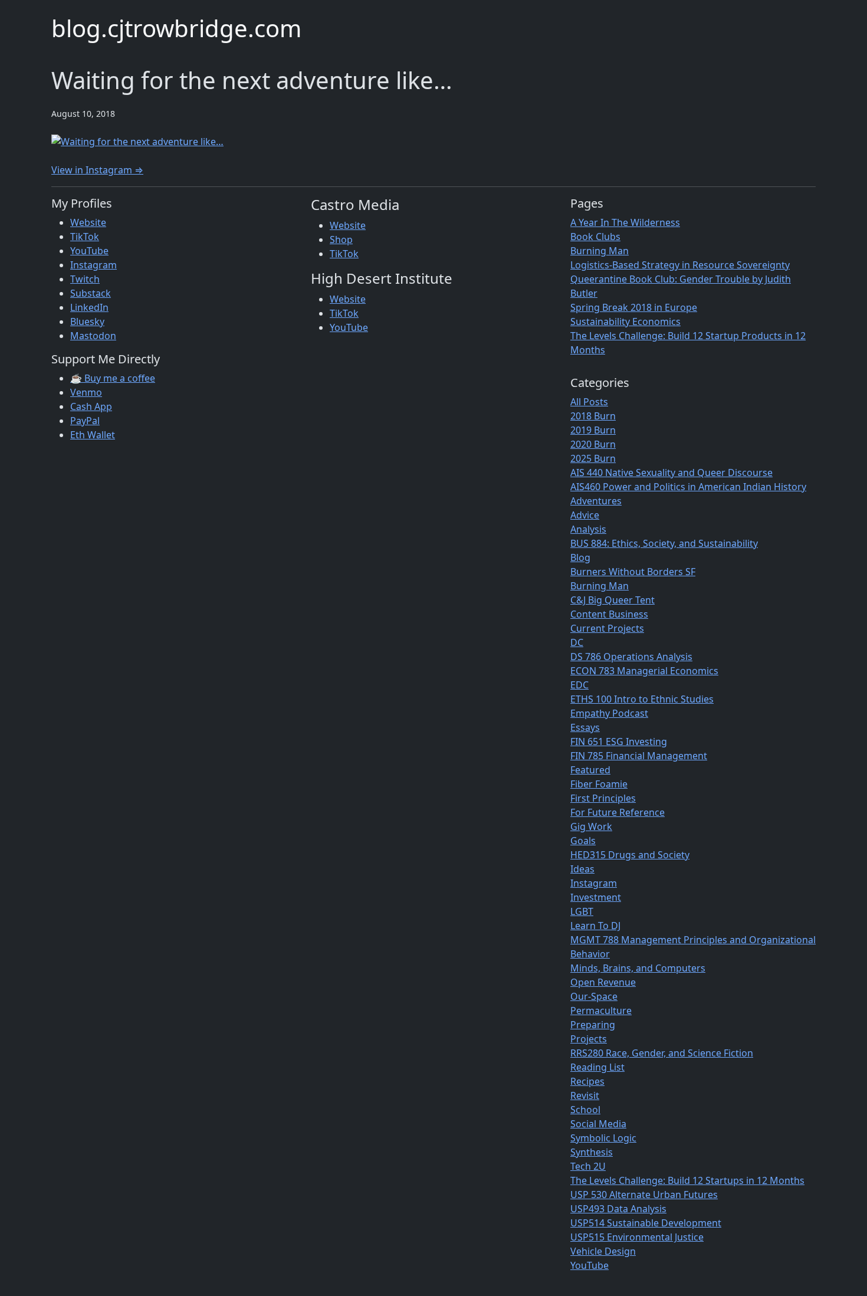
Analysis (588, 529)
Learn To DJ (595, 925)
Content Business (609, 614)
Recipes (587, 1081)
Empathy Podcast (609, 713)
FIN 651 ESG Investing (618, 741)
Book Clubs (595, 236)
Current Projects (607, 628)
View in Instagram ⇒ (97, 169)
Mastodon (93, 335)
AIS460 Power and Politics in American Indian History (688, 486)
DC (576, 642)
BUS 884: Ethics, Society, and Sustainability (664, 543)
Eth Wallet (92, 434)
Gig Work (591, 826)
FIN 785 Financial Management (638, 755)
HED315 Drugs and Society (629, 854)
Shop (341, 239)
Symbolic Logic (603, 1137)
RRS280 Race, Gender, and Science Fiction (661, 1052)
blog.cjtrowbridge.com (176, 28)
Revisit (584, 1095)
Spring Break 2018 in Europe (633, 307)
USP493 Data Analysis (618, 1208)
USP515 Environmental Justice (637, 1237)
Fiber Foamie (599, 783)
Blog (580, 557)
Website (88, 222)
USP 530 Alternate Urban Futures (644, 1194)
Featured (590, 769)
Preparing (592, 1024)
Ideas (582, 868)
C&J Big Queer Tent (612, 599)
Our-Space (594, 996)
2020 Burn (593, 444)
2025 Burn (593, 458)
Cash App (91, 406)
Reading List (597, 1067)
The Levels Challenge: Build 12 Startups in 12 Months (687, 1180)
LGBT (581, 911)
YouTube (89, 250)
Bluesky (87, 321)
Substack (90, 293)
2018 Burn (593, 415)
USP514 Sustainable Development (645, 1222)
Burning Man (599, 250)
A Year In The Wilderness (625, 222)
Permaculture (601, 1010)
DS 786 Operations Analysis (631, 656)
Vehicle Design (603, 1251)
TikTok (84, 236)
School (585, 1109)
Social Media (598, 1123)
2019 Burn (593, 430)
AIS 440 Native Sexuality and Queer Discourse (671, 472)
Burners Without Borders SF (632, 571)
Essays (585, 727)
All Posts (589, 401)
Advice (584, 514)
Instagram (93, 264)
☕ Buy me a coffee (112, 378)
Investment (595, 897)
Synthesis (591, 1152)
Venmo (86, 392)
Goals (583, 840)
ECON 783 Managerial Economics (644, 670)
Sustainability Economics (625, 321)
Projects (588, 1038)
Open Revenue (603, 982)
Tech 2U (588, 1166)
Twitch (85, 279)
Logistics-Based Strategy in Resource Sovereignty (680, 264)
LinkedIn (89, 307)
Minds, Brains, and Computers (637, 968)
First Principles (603, 798)
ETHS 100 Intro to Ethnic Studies (642, 699)
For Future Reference (617, 812)
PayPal (85, 420)
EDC (579, 684)
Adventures (596, 500)
